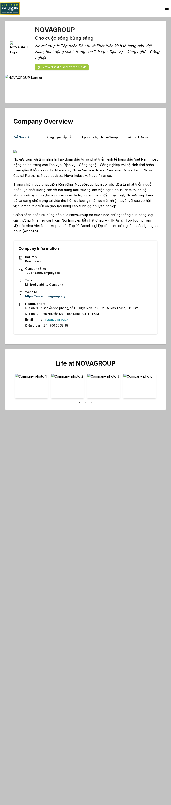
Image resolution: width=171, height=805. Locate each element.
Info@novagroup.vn (56, 319)
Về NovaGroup (24, 137)
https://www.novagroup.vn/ (45, 296)
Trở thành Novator (139, 137)
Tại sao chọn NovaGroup (100, 137)
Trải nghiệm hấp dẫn (58, 137)
